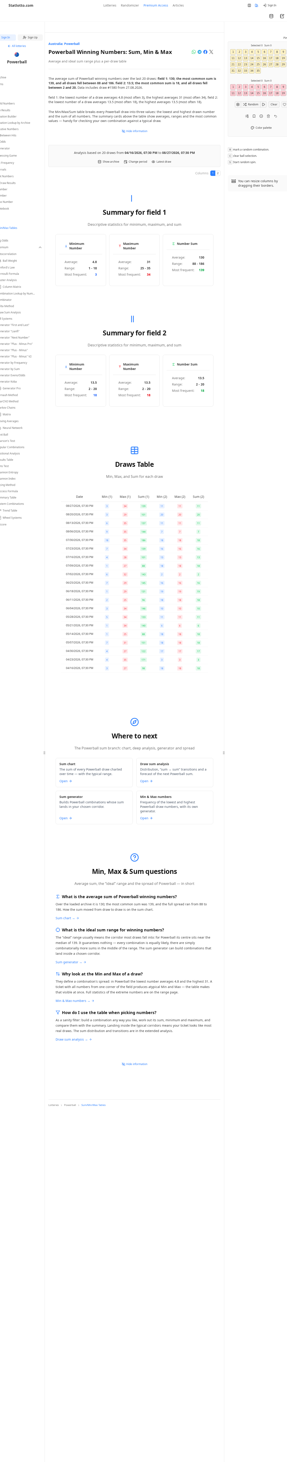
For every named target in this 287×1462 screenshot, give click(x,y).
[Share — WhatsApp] (194, 52)
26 (264, 64)
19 (283, 58)
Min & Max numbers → (73, 1001)
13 (245, 58)
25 (258, 64)
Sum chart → (65, 918)
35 (258, 70)
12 (239, 58)
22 (239, 64)
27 (270, 64)
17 (270, 58)
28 (276, 64)
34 (251, 70)
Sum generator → (69, 962)
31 (233, 70)
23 (245, 64)
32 (239, 70)
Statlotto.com (21, 5)
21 (233, 64)
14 (251, 58)
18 (276, 58)
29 (283, 64)
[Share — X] (211, 52)
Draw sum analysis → (72, 1039)
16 (264, 58)
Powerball (17, 61)
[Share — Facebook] (205, 52)
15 (258, 58)
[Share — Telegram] (200, 52)
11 (233, 58)
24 (251, 64)
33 (245, 70)
